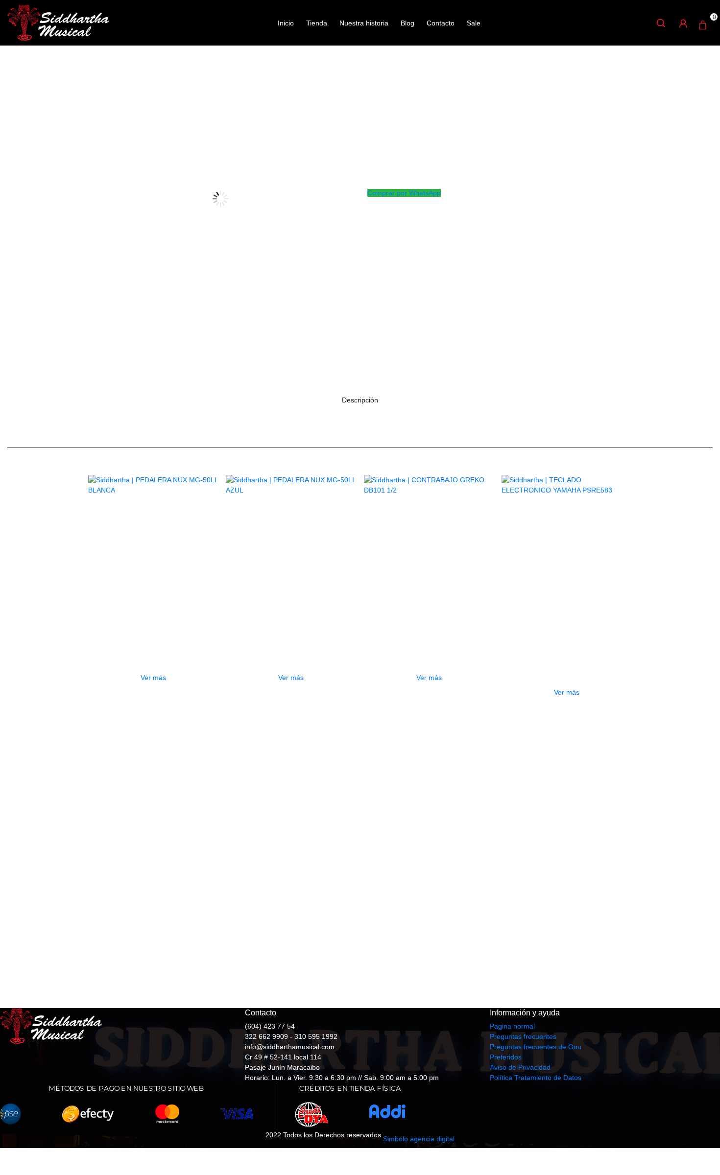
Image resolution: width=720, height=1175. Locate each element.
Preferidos (506, 1057)
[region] (360, 865)
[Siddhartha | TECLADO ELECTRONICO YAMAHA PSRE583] (567, 540)
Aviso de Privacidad (520, 1067)
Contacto (441, 23)
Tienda (316, 23)
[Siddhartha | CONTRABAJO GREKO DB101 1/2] (429, 540)
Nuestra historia (363, 23)
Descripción (360, 400)
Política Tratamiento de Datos (535, 1077)
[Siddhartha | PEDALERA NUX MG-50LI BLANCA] (153, 540)
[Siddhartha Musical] (58, 22)
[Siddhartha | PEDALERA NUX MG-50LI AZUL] (291, 540)
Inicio (286, 23)
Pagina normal (512, 1026)
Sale (473, 23)
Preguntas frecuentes (523, 1036)
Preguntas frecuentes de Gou (535, 1047)
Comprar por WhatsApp (404, 193)
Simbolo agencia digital (419, 1139)
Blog (407, 23)
